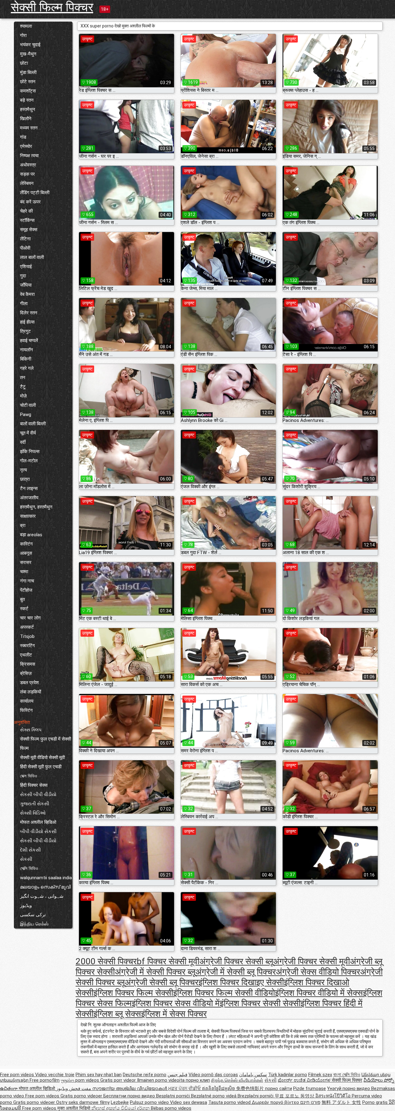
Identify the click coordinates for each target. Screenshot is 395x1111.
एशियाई (26, 266)
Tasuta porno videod (230, 1102)
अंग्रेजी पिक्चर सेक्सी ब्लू (236, 961)
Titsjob (27, 636)
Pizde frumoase (309, 1088)
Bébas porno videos (171, 1108)
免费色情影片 (250, 1088)
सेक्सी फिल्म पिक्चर (52, 7)
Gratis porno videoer (81, 1096)
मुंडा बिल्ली (28, 72)
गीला (23, 303)
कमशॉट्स (28, 91)
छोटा (24, 63)
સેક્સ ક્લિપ (31, 730)
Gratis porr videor (118, 1080)
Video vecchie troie (54, 1074)
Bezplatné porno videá (214, 1096)
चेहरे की (26, 211)
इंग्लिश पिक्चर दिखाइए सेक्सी (241, 982)
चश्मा (24, 571)
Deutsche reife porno (144, 1074)
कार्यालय (26, 701)
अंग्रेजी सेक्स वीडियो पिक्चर (318, 972)
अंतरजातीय (29, 497)
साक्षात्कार (28, 516)
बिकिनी (25, 359)
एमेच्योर (26, 146)
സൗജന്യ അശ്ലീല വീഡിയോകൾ (130, 1088)
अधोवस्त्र (28, 165)
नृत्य (23, 470)
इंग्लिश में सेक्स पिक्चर (174, 1014)
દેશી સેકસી (30, 850)
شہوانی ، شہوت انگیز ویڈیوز (42, 900)
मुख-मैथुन (28, 54)
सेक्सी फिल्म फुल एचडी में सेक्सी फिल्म (45, 743)
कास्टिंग (26, 544)
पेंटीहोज (26, 590)
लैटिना (25, 239)
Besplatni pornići (173, 1096)
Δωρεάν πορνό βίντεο (276, 1102)
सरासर (25, 562)
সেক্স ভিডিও (28, 776)
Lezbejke (120, 1102)
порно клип (198, 1080)
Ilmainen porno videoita (161, 1080)
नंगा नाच (27, 581)
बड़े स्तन (27, 100)
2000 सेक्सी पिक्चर (106, 961)
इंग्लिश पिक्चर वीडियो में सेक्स (319, 993)
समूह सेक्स (28, 229)
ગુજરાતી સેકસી (34, 804)
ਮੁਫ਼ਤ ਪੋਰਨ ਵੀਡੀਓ (185, 1088)
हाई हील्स (27, 322)
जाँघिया (25, 285)
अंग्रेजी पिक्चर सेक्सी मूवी (311, 961)
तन (22, 377)
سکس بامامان (253, 1074)
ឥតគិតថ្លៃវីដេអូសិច (219, 1088)
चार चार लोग (30, 618)
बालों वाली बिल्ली (33, 424)
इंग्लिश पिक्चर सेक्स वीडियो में (176, 1003)
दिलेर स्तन (28, 313)
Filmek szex (320, 1074)
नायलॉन (26, 350)
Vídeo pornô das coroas (213, 1074)
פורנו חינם (310, 1102)
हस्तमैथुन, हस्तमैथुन (36, 507)
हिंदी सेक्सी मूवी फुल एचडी (40, 767)
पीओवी (25, 248)
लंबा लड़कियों (30, 692)
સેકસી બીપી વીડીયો (38, 794)
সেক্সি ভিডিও (29, 868)
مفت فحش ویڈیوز (74, 1088)
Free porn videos (17, 1074)
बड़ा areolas (31, 534)
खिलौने (25, 118)
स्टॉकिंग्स (27, 220)
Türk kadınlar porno (287, 1074)
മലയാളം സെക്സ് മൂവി (45, 887)
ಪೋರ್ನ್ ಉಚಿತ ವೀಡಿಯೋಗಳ (305, 1080)
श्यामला (26, 26)
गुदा (23, 276)
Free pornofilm (45, 1080)
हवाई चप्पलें (29, 340)
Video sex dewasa (188, 1102)
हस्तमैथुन (27, 109)
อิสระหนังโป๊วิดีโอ (333, 1096)
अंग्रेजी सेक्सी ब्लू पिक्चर (161, 982)
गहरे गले (27, 368)
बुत (22, 599)
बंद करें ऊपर (30, 202)
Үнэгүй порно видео (349, 1088)
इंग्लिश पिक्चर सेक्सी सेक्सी (260, 1003)
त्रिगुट (25, 331)
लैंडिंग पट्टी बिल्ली (34, 192)
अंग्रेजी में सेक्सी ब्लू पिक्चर (235, 972)
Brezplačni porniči (256, 1096)
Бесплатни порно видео (129, 1096)
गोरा (23, 35)
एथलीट (26, 655)
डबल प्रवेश (29, 682)
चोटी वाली (28, 405)
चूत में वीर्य (28, 433)
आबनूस (26, 553)
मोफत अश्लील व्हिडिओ (38, 822)
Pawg (25, 414)
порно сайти (278, 1088)
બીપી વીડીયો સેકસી (38, 831)
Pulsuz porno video (150, 1102)
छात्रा (25, 479)
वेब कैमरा (27, 294)
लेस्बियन (27, 183)
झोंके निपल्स (30, 451)
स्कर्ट (24, 608)
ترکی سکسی (33, 914)
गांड (23, 137)
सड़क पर (27, 174)
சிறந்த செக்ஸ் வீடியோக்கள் (237, 1080)
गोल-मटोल (29, 461)
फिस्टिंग (26, 710)
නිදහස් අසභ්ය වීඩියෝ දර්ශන (121, 1108)
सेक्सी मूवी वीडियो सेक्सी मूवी (42, 757)
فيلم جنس (177, 1074)
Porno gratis (375, 1102)
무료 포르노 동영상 (295, 1096)
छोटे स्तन (27, 81)
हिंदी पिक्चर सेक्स (34, 785)
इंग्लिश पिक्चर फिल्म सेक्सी (133, 993)
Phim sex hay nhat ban (99, 1074)
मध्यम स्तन (29, 128)
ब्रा (22, 525)
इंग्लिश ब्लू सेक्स (117, 1014)
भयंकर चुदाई (30, 44)
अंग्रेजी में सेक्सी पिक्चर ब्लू (155, 972)
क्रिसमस (27, 664)
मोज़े (23, 396)
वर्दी (23, 442)
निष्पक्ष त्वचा (29, 155)
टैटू (23, 387)
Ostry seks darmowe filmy (83, 1102)
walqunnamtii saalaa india (46, 877)
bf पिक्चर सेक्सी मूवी (168, 961)
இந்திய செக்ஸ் (34, 924)
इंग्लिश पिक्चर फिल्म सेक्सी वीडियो (224, 993)
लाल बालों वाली (32, 257)
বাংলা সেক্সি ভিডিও (346, 1074)
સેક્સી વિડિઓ (33, 813)
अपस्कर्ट (27, 627)
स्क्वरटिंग (27, 645)
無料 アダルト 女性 (341, 1102)
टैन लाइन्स (29, 488)
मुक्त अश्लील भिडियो (74, 1108)
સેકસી (26, 859)
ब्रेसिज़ (26, 673)
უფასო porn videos (80, 1080)
